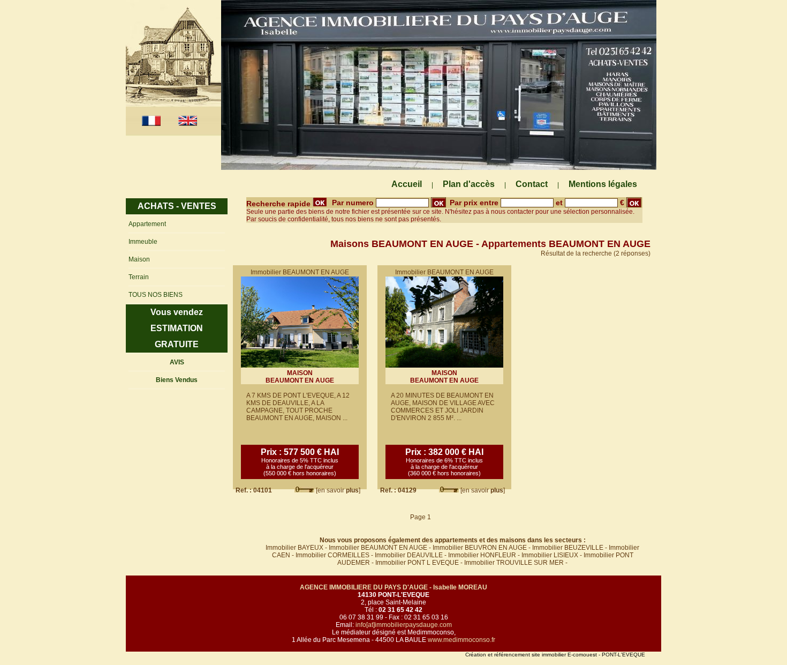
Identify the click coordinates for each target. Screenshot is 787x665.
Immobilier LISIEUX (549, 555)
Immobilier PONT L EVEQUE (417, 562)
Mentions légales (603, 184)
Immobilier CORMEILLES (332, 555)
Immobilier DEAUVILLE (409, 555)
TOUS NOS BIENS (155, 294)
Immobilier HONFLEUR (482, 555)
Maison (139, 259)
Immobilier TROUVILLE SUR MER (514, 562)
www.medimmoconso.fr (461, 640)
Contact (532, 184)
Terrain (138, 277)
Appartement (147, 224)
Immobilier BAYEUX (294, 547)
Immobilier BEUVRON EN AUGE (480, 547)
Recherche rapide (279, 203)
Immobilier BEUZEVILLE (567, 547)
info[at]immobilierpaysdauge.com (403, 625)
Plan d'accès (469, 184)
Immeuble (142, 241)
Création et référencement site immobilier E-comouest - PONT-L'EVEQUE (555, 654)
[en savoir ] (338, 490)
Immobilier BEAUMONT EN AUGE (378, 547)
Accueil (406, 184)
